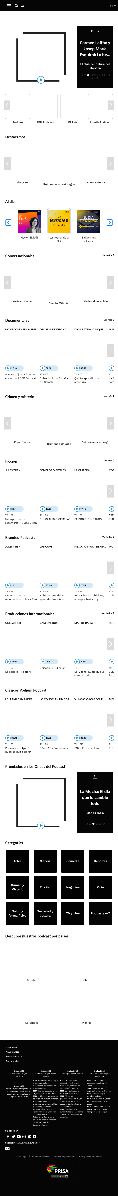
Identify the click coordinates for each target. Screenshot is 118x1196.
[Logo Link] (60, 5)
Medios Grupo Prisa (59, 1176)
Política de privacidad (64, 1157)
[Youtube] (18, 1136)
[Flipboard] (34, 1136)
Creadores (11, 1047)
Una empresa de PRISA (59, 1168)
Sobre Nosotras (14, 1056)
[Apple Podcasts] (29, 1136)
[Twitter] (13, 1136)
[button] (9, 5)
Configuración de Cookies (90, 1157)
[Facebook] (8, 1136)
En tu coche (12, 1061)
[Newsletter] (23, 5)
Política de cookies (40, 1157)
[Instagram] (24, 1136)
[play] (41, 80)
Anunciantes (12, 1052)
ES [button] (112, 5)
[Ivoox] (40, 1136)
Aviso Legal (21, 1157)
